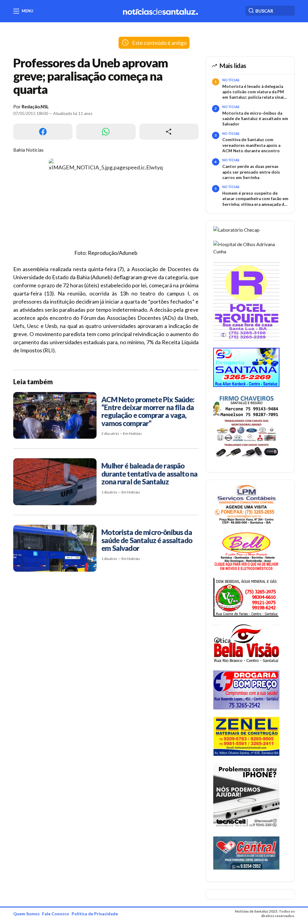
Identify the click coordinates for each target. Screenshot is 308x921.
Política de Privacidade (95, 913)
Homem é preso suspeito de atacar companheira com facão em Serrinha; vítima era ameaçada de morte (255, 199)
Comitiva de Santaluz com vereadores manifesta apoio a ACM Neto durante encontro (251, 145)
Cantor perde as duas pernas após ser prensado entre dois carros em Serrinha (251, 172)
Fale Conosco (55, 913)
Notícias (231, 80)
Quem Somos (26, 913)
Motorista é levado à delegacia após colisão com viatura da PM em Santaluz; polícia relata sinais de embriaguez (254, 92)
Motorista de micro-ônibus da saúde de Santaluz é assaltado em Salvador (255, 119)
